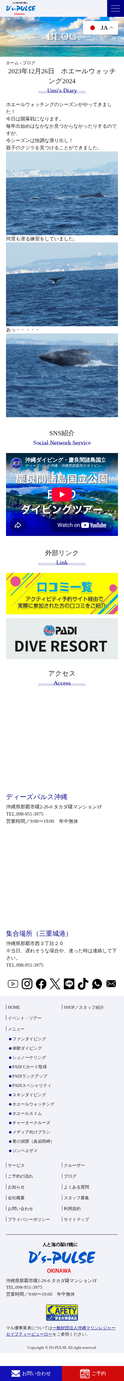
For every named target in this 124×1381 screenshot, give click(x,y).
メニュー (16, 1029)
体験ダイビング (27, 1048)
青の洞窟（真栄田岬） (33, 1141)
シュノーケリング (29, 1057)
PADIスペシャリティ (31, 1085)
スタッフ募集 (76, 1198)
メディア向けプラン (31, 1132)
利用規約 (72, 1208)
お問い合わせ (36, 1373)
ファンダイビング (29, 1039)
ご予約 (98, 1373)
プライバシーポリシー (29, 1219)
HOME (14, 1007)
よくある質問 (76, 1187)
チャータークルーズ (31, 1123)
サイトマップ (76, 1219)
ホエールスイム (27, 1113)
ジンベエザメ (25, 1150)
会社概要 (16, 1198)
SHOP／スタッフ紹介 (84, 1007)
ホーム (12, 63)
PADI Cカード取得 (29, 1067)
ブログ (70, 1176)
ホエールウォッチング (33, 1104)
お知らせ (16, 1187)
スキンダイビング (29, 1095)
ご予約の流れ (20, 1176)
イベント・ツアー (25, 1018)
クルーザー (74, 1165)
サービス (16, 1165)
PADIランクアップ (29, 1076)
